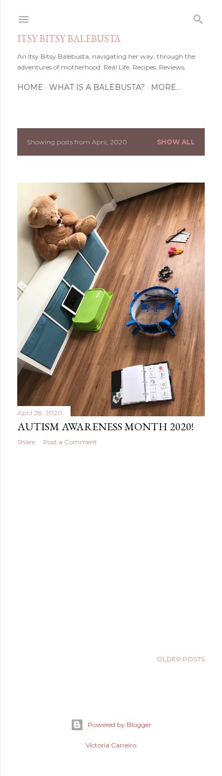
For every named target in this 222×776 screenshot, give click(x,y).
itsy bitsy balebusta (69, 38)
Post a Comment (70, 442)
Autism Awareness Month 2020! (105, 427)
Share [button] (26, 442)
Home (30, 87)
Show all (176, 142)
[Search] (198, 16)
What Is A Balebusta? (97, 87)
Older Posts (181, 659)
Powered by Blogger (119, 725)
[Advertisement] (111, 548)
